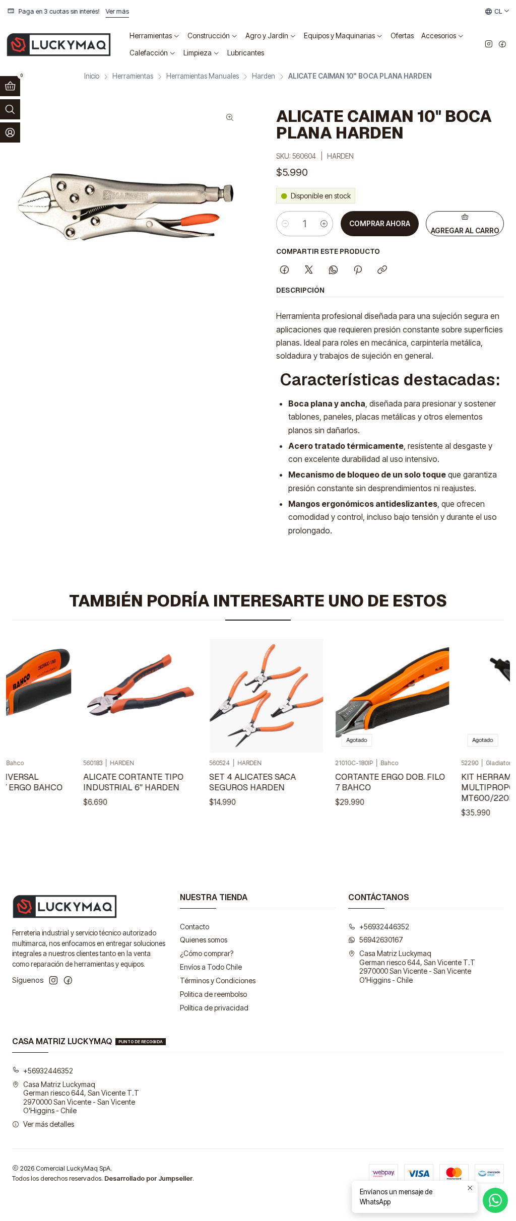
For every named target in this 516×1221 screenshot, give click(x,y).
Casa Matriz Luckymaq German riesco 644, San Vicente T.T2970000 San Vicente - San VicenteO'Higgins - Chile (417, 966)
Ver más (83, 11)
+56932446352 (384, 926)
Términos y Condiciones (217, 980)
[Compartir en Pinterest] (357, 270)
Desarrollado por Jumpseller (148, 1178)
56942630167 (381, 939)
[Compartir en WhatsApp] (333, 270)
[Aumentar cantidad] (324, 224)
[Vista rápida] (42, 696)
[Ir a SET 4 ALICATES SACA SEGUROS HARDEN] (255, 696)
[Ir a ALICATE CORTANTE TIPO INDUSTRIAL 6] (129, 696)
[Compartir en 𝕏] (308, 270)
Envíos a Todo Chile (211, 967)
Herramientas (132, 76)
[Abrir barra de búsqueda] (10, 109)
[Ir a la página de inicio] (58, 44)
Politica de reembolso (213, 994)
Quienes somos (203, 939)
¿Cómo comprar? (206, 953)
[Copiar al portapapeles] (382, 270)
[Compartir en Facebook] (284, 270)
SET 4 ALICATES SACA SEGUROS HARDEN (241, 782)
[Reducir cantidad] (285, 224)
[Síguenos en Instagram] (488, 44)
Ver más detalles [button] (48, 1124)
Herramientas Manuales (202, 76)
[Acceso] (10, 132)
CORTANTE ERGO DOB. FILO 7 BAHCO (379, 782)
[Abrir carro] (10, 86)
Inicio (91, 76)
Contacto (194, 926)
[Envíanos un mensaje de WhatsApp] (495, 1200)
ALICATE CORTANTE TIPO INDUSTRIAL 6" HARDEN (122, 782)
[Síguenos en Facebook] (502, 44)
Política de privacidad (214, 1007)
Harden (263, 76)
